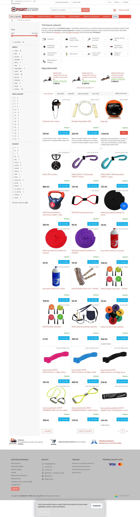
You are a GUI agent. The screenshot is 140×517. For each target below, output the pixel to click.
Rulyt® (18, 86)
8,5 (17, 139)
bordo (18, 198)
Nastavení (43, 512)
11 (127, 431)
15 (17, 118)
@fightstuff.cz (49, 479)
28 (17, 133)
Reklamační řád (16, 479)
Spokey (19, 89)
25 (17, 127)
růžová (18, 171)
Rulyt (17, 83)
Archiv (15, 489)
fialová (18, 186)
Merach (18, 77)
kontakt (13, 473)
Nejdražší (71, 94)
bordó (18, 183)
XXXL (17, 174)
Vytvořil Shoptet (124, 496)
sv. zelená (19, 189)
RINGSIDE (19, 80)
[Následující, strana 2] (123, 431)
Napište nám (76, 2)
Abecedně (95, 94)
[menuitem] (15, 16)
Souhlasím (97, 506)
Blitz (17, 54)
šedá (17, 177)
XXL (17, 160)
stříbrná (18, 195)
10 (17, 110)
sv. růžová (19, 192)
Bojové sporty (76, 473)
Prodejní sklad (15, 485)
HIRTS (18, 63)
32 (17, 136)
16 (17, 121)
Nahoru (48, 431)
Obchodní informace (62, 2)
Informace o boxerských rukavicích (83, 463)
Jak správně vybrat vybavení (81, 470)
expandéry (57, 32)
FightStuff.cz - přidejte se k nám (54, 473)
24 (17, 130)
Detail (124, 133)
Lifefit (18, 71)
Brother (18, 57)
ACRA (18, 51)
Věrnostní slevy (16, 463)
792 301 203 (48, 467)
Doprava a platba (16, 470)
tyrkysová (19, 180)
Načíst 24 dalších (85, 431)
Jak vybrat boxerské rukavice (81, 466)
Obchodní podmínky (17, 466)
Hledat (85, 10)
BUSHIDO (19, 60)
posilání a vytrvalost (73, 32)
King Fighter (20, 69)
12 (17, 113)
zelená (18, 168)
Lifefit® (18, 74)
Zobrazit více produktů (84, 88)
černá (18, 162)
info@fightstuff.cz (50, 464)
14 (17, 115)
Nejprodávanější (83, 94)
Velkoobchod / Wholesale (19, 476)
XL (17, 157)
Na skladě (19, 42)
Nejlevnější (60, 94)
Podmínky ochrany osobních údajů (21, 482)
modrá (18, 165)
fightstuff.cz (48, 476)
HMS (17, 66)
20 (17, 124)
